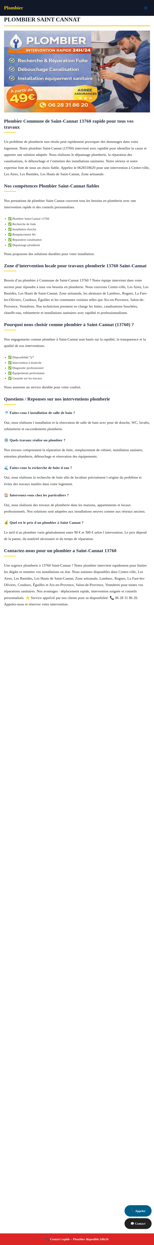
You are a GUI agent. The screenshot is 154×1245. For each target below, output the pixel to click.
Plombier (13, 7)
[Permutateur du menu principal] (146, 8)
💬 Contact (138, 1223)
